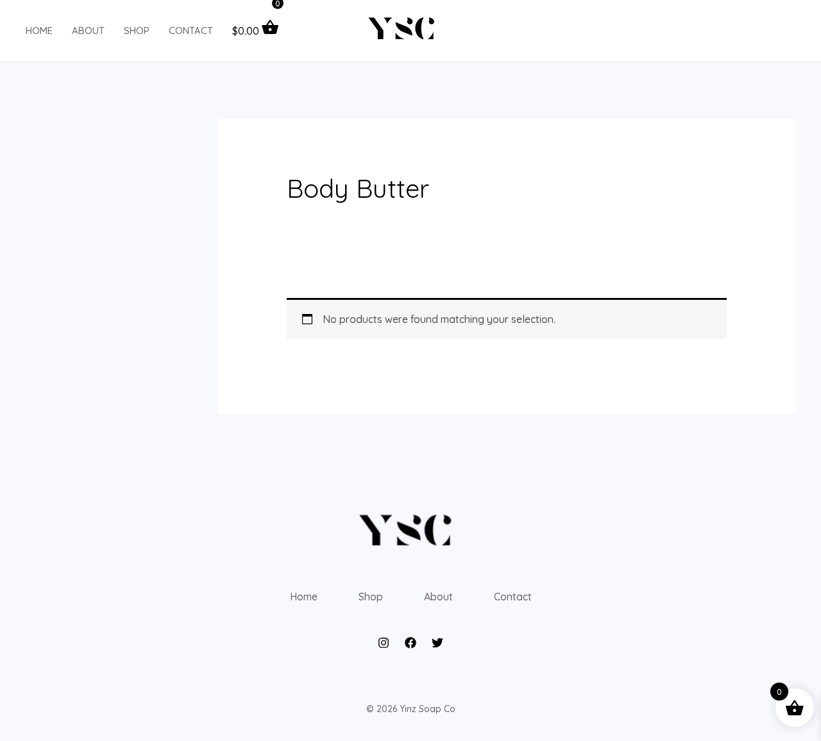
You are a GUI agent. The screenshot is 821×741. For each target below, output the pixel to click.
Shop (136, 30)
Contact (191, 30)
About (88, 30)
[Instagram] (383, 643)
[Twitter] (437, 643)
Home (39, 30)
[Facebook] (410, 643)
